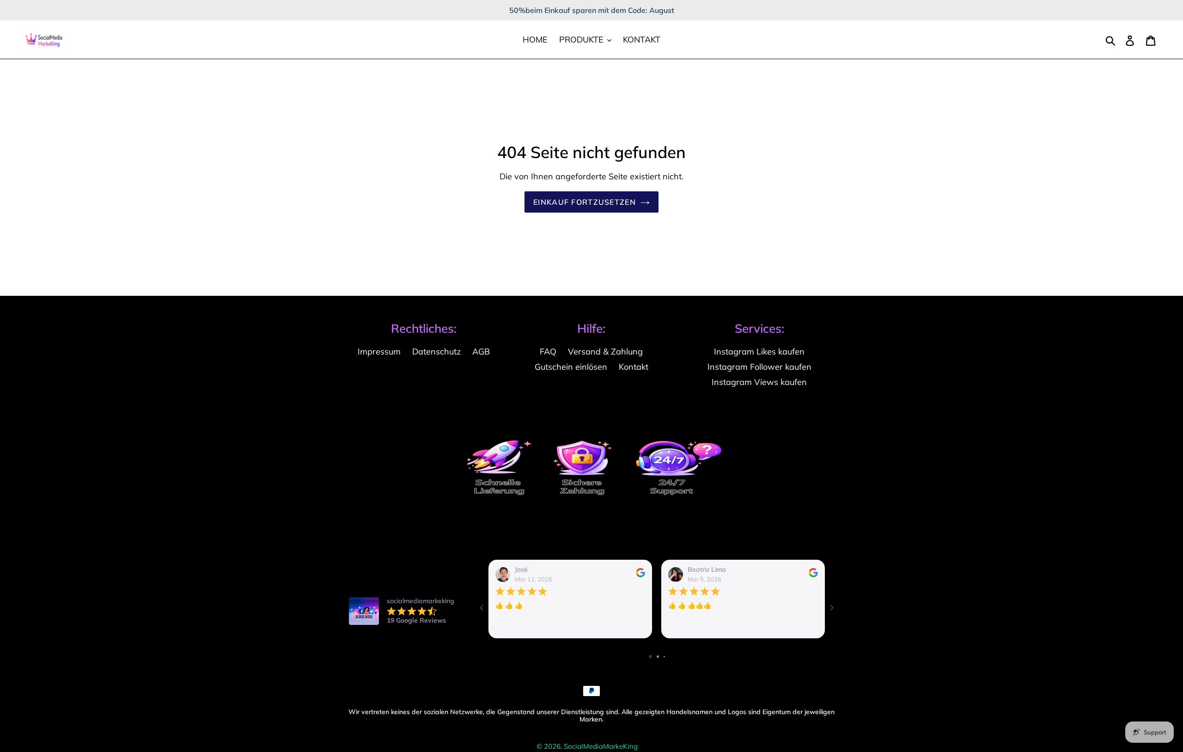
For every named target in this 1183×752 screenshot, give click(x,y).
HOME (535, 39)
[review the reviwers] (640, 575)
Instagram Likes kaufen (759, 351)
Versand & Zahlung (605, 351)
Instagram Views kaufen (759, 382)
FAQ (548, 351)
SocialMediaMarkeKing (601, 746)
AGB (481, 351)
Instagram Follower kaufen (759, 366)
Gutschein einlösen (571, 366)
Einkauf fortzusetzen (584, 202)
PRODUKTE (582, 39)
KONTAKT (641, 39)
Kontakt (633, 366)
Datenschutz (436, 351)
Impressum (379, 351)
